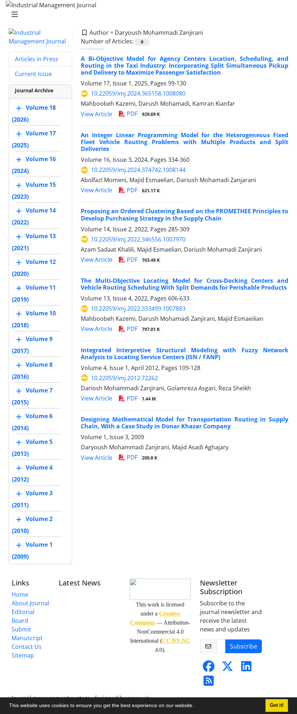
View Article (96, 114)
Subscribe (243, 646)
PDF (142, 114)
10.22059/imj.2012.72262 (124, 378)
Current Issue (33, 74)
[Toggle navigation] (146, 14)
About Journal (30, 603)
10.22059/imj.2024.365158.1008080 (138, 93)
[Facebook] (208, 668)
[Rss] (208, 683)
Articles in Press (36, 59)
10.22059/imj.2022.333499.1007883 (138, 308)
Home (20, 594)
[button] (196, 706)
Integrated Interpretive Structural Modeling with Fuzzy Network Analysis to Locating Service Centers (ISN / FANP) (184, 353)
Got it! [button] (277, 705)
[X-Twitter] (227, 668)
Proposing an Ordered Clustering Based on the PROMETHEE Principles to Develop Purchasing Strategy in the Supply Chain (184, 214)
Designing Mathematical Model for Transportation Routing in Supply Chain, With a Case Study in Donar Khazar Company (184, 422)
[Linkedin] (246, 668)
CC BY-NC (176, 641)
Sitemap (23, 655)
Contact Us (27, 647)
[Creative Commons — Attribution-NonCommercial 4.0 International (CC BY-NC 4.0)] (160, 589)
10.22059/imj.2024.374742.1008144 (138, 170)
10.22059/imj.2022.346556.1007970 (138, 239)
